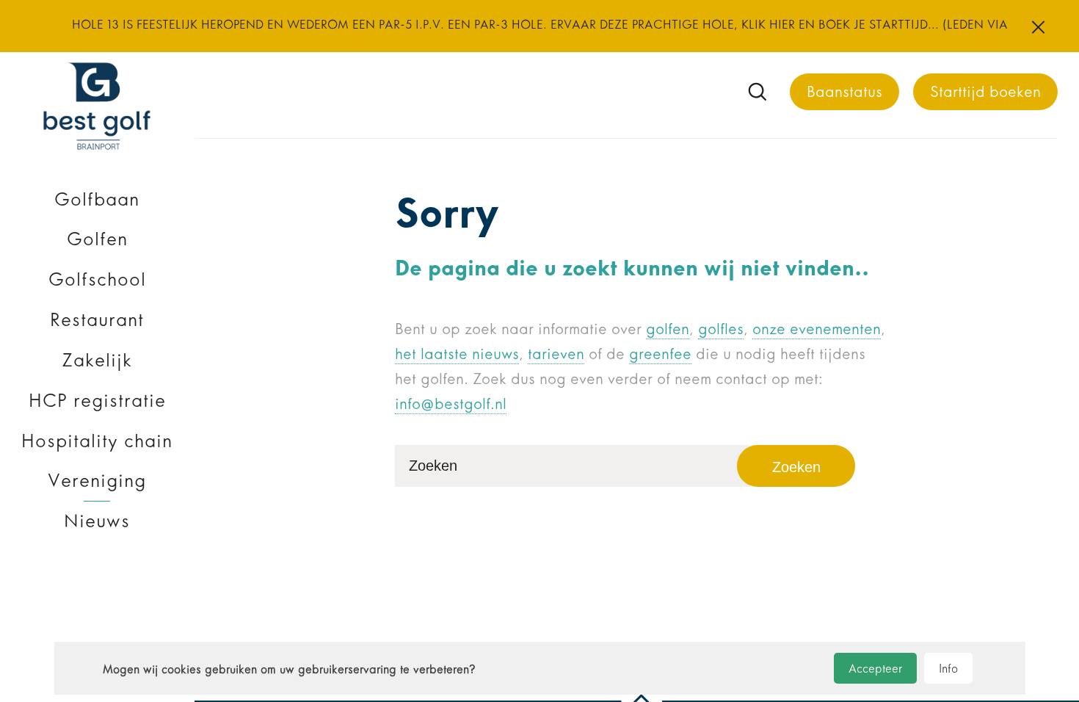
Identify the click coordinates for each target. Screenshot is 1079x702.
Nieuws (97, 521)
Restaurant (97, 319)
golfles (721, 329)
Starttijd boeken (985, 91)
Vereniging (97, 480)
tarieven (556, 353)
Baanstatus (844, 91)
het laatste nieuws (457, 353)
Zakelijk (97, 360)
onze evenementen (816, 329)
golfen (667, 329)
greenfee (660, 353)
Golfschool (97, 279)
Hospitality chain (96, 441)
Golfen (97, 239)
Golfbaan (96, 199)
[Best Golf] (97, 149)
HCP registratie (97, 400)
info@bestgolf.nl (450, 403)
